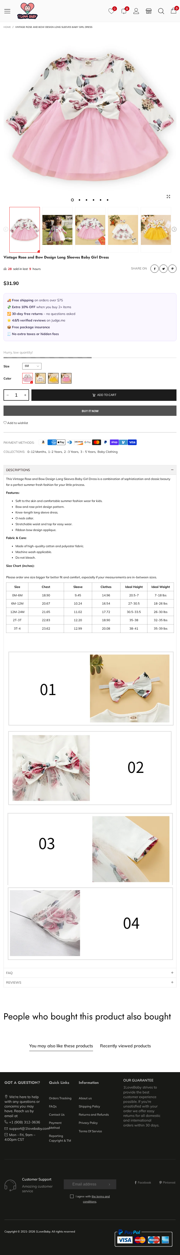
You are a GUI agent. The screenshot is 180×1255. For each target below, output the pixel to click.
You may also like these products (61, 1045)
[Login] (136, 11)
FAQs (52, 1106)
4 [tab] (93, 200)
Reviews (13, 982)
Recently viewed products (125, 1045)
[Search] (161, 11)
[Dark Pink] (66, 378)
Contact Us (56, 1114)
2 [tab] (79, 200)
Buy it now (90, 411)
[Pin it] (172, 269)
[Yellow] (53, 378)
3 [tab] (86, 200)
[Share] (154, 269)
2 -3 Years (71, 452)
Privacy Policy (88, 1123)
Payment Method (55, 1125)
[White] (40, 378)
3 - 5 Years (87, 452)
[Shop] (148, 11)
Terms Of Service (90, 1131)
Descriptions (18, 470)
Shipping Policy (89, 1106)
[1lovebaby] (27, 10)
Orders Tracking (60, 1098)
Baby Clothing (108, 452)
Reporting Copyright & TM (60, 1138)
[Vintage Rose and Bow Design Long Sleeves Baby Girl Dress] (90, 118)
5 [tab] (100, 200)
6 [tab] (107, 200)
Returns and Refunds (94, 1114)
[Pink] (27, 378)
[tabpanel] (90, 118)
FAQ (9, 973)
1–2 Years (55, 452)
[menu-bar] (9, 11)
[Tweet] (163, 269)
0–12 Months (36, 452)
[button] (6, 230)
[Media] (168, 196)
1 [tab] (72, 200)
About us (85, 1098)
